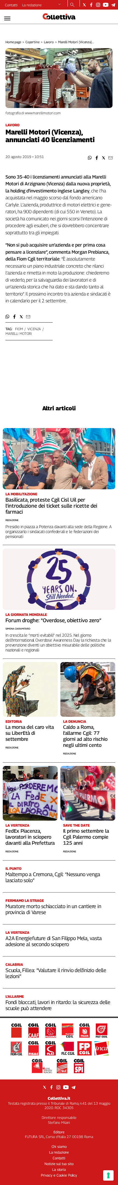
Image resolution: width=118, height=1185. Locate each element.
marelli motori (18, 333)
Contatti (11, 5)
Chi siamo (59, 1146)
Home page (13, 42)
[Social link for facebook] (91, 5)
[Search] (72, 5)
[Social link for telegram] (113, 5)
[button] (90, 158)
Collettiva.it (59, 1098)
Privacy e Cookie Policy (59, 1175)
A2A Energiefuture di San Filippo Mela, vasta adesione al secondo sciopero (53, 941)
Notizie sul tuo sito (58, 1163)
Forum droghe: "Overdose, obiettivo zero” (53, 620)
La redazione (32, 5)
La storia (59, 1169)
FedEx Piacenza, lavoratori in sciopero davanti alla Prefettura (30, 837)
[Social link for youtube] (105, 5)
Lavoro (49, 42)
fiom (19, 329)
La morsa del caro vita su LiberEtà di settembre (29, 733)
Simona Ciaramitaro (17, 628)
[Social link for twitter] (84, 5)
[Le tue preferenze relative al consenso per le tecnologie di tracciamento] (108, 1175)
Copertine (33, 42)
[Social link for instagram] (98, 5)
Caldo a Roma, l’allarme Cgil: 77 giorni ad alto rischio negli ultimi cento (85, 736)
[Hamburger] (7, 18)
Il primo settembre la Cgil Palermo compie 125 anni (86, 837)
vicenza (34, 329)
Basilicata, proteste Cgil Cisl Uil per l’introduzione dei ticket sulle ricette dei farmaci (51, 506)
